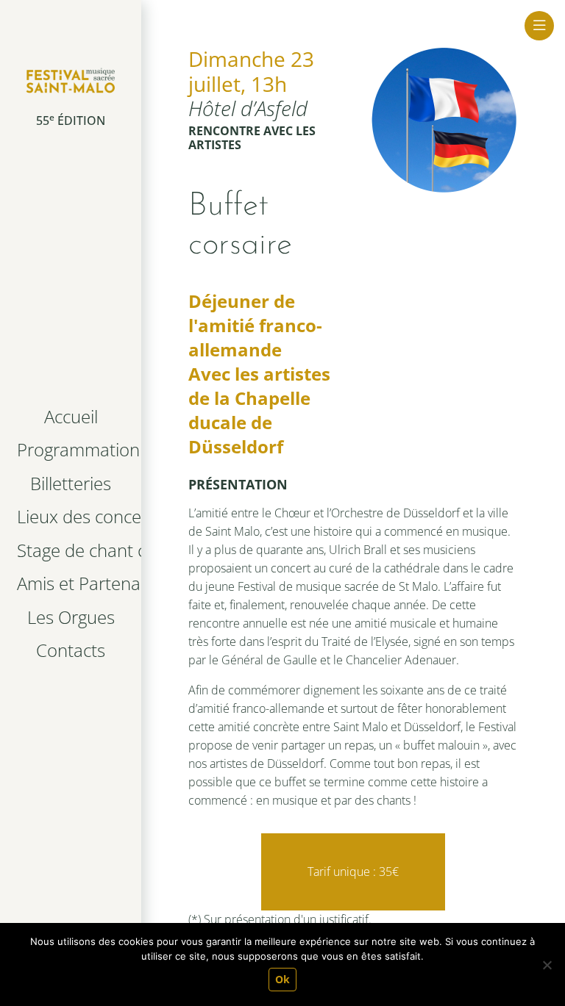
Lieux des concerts (73, 516)
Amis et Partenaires (73, 583)
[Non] (546, 965)
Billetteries (70, 483)
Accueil (71, 416)
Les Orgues (71, 617)
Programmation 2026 (73, 449)
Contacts (70, 650)
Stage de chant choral (73, 550)
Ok (282, 979)
